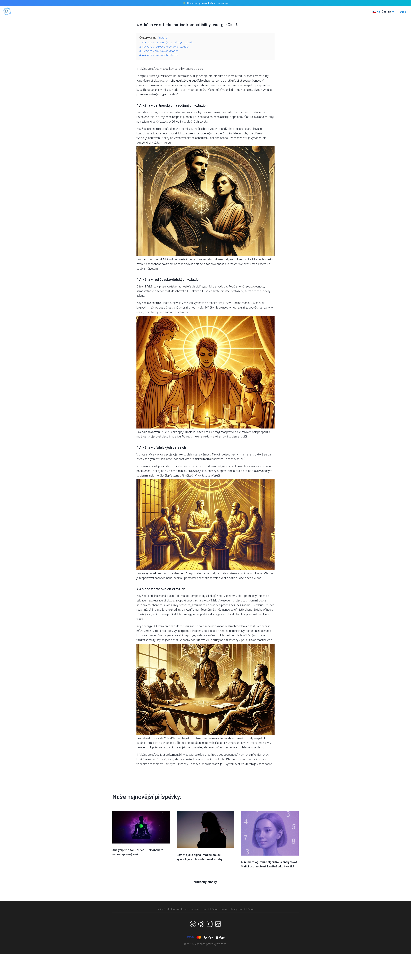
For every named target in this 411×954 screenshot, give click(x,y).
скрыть (163, 37)
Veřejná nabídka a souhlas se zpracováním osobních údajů (188, 909)
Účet (403, 11)
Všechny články (205, 882)
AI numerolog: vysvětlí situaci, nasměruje (207, 3)
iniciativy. (239, 630)
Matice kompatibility (172, 754)
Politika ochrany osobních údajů (237, 909)
